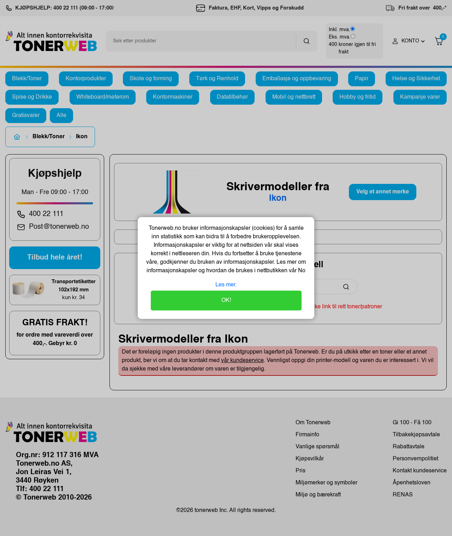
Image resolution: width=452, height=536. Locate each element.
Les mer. (226, 285)
